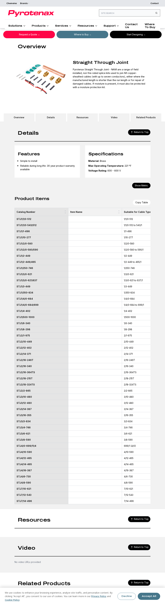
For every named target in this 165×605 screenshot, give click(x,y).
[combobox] (129, 12)
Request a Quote (28, 34)
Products (39, 25)
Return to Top (141, 132)
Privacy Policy (98, 596)
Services (61, 25)
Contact (154, 3)
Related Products (146, 117)
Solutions (15, 25)
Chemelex (11, 3)
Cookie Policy (12, 599)
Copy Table (141, 202)
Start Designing (135, 34)
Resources (86, 25)
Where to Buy (81, 34)
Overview (19, 117)
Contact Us (131, 26)
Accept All (149, 596)
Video (114, 117)
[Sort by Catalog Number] (65, 212)
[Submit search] (156, 12)
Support (109, 25)
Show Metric (141, 185)
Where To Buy (150, 26)
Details (51, 117)
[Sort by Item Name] (119, 212)
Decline (126, 596)
